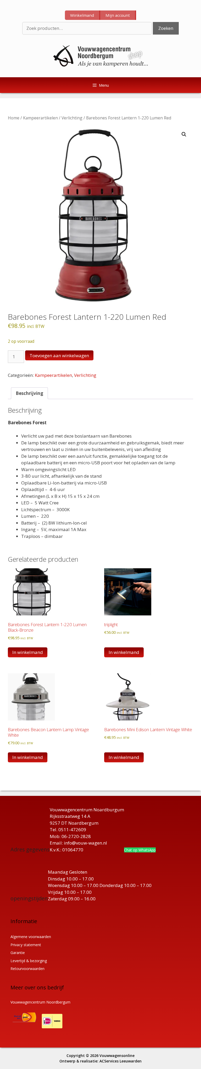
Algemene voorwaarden (30, 936)
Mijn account (117, 15)
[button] (184, 134)
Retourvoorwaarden (27, 968)
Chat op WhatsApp (140, 849)
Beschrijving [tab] (29, 393)
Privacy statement (25, 944)
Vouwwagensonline (117, 1055)
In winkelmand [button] (27, 652)
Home (13, 118)
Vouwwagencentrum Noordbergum (40, 1002)
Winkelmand (82, 15)
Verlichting (72, 118)
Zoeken (165, 28)
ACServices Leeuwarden (120, 1061)
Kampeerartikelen (40, 118)
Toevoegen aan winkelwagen (59, 355)
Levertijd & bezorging (28, 960)
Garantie (17, 952)
